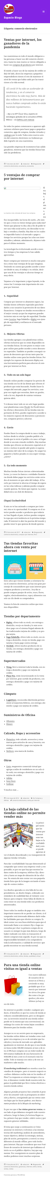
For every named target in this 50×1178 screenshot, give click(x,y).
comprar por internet (26, 534)
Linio (8, 766)
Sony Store (11, 781)
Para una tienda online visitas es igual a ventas (23, 967)
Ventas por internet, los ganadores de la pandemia (23, 43)
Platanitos (10, 739)
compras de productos (22, 65)
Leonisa (12, 319)
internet (29, 1167)
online (21, 956)
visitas (11, 1169)
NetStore (10, 751)
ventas (6, 1169)
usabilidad (32, 956)
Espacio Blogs (13, 17)
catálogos (8, 135)
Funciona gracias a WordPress (14, 1175)
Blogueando (37, 164)
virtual (38, 956)
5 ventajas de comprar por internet (22, 177)
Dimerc (9, 724)
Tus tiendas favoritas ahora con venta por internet (21, 547)
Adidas (9, 778)
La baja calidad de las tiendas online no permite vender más (24, 813)
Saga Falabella (12, 637)
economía (30, 166)
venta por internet (33, 800)
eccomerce (22, 166)
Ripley (34, 319)
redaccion (26, 164)
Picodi (27, 407)
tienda (26, 956)
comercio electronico (11, 166)
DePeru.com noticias (25, 119)
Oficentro (10, 721)
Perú (35, 534)
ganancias (22, 1167)
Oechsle (10, 646)
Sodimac (10, 784)
